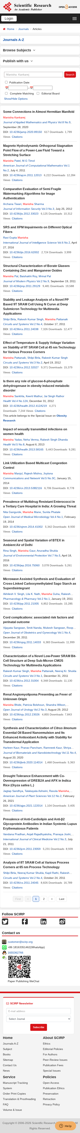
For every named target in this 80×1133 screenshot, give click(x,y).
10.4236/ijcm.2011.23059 (25, 848)
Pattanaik (56, 319)
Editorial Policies (53, 1049)
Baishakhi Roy (28, 276)
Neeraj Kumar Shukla (30, 872)
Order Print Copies (14, 1093)
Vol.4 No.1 (56, 516)
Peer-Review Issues (55, 1059)
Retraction (49, 1099)
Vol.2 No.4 (36, 324)
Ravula (59, 790)
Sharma (33, 204)
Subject (7, 1049)
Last (61, 898)
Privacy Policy (51, 1104)
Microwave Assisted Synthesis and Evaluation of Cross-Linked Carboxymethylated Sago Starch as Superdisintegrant (39, 583)
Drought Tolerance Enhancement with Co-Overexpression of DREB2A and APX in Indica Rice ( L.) (37, 780)
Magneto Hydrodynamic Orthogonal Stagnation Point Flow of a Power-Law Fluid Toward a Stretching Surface (38, 150)
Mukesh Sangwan (54, 627)
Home (10, 29)
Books (6, 1054)
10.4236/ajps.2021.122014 (26, 805)
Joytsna (48, 473)
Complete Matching (22, 93)
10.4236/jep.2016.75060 (25, 565)
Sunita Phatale (51, 512)
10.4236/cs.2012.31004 (24, 680)
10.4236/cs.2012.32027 (24, 367)
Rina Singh (10, 550)
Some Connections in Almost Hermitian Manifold (38, 111)
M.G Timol (28, 160)
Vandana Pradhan (14, 834)
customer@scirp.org (20, 941)
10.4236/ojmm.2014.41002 (26, 526)
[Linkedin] (43, 921)
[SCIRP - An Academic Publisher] (27, 6)
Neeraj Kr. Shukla (65, 671)
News (6, 1070)
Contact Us (10, 1065)
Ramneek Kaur (52, 747)
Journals (23, 29)
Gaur (26, 550)
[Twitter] (5, 921)
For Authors (50, 1054)
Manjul (13, 473)
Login (9, 18)
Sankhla (13, 396)
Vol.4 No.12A (20, 401)
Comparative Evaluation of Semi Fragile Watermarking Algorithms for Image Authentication (32, 193)
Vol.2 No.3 (40, 709)
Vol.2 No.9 (43, 281)
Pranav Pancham (31, 747)
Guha (51, 593)
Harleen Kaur (11, 747)
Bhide (12, 704)
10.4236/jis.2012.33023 (24, 213)
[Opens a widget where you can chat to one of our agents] (65, 1126)
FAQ (5, 1104)
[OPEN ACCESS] (68, 6)
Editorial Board (51, 93)
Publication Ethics (53, 1088)
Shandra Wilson (55, 704)
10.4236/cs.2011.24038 (24, 329)
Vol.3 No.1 (36, 675)
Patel (12, 160)
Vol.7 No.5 (54, 555)
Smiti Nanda (34, 627)
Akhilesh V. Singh (13, 593)
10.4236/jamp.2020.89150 (26, 131)
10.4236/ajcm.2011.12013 (26, 175)
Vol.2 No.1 (43, 598)
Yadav (12, 439)
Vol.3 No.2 (36, 362)
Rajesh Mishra (33, 473)
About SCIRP (54, 1038)
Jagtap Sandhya (13, 790)
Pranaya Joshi (61, 834)
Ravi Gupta (15, 237)
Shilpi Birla (9, 319)
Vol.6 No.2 (63, 242)
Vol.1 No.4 (64, 632)
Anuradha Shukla (47, 550)
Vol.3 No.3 (48, 208)
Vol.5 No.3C (48, 478)
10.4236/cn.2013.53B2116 (26, 488)
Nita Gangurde (12, 512)
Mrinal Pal (45, 276)
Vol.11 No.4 (69, 752)
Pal (10, 276)
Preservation (50, 1093)
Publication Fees (53, 1065)
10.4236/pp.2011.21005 (24, 603)
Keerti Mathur (34, 396)
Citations (17, 136)
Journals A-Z (10, 1043)
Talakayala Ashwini (36, 790)
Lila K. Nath (33, 593)
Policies (49, 1077)
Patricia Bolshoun (33, 704)
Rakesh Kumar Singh (30, 319)
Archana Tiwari (12, 204)
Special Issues (52, 1070)
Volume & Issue (12, 1109)
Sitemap (8, 1059)
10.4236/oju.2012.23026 (25, 714)
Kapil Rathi (51, 872)
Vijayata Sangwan (14, 627)
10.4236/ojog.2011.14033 (25, 642)
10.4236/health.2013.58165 (26, 449)
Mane (32, 512)
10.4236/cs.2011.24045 (24, 882)
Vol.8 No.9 (64, 122)
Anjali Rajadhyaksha (39, 834)
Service (9, 1077)
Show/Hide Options (16, 98)
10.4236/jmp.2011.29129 (25, 286)
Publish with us (16, 61)
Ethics (46, 1043)
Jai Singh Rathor (54, 396)
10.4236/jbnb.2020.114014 (26, 762)
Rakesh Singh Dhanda (54, 439)
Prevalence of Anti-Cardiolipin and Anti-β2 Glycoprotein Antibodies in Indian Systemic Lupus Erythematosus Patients (40, 824)
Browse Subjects (18, 50)
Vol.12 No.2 (54, 796)
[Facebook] (25, 921)
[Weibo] (62, 921)
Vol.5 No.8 (18, 444)
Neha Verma (31, 439)
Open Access (51, 1082)
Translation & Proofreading (19, 1099)
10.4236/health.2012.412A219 (28, 405)
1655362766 (15, 952)
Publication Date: (19, 82)
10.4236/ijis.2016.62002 (24, 252)
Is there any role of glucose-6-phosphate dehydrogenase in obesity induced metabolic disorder (36, 386)
